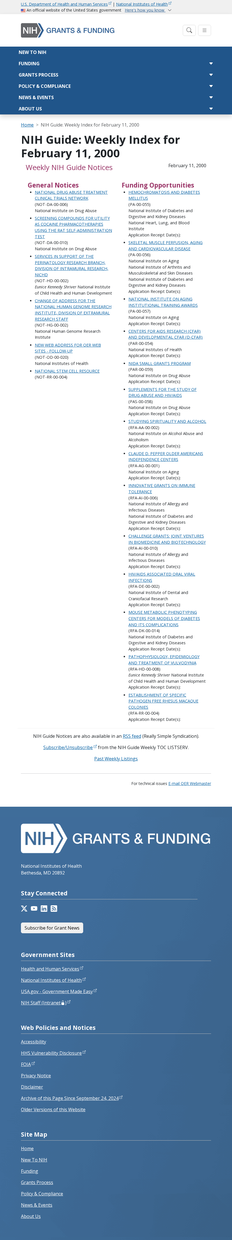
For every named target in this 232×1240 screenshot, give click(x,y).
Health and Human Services (50, 969)
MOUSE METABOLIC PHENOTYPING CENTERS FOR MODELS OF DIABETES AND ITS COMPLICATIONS (164, 618)
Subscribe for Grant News (52, 928)
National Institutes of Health (142, 4)
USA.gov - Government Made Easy (57, 991)
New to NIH (32, 52)
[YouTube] (34, 908)
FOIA (26, 1064)
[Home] (100, 30)
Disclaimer (32, 1087)
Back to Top (207, 1229)
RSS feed (132, 736)
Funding (29, 63)
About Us (30, 109)
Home (27, 125)
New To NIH (34, 1160)
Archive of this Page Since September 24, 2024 (70, 1098)
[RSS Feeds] (54, 908)
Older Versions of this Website (53, 1109)
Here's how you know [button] (145, 10)
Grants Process (38, 75)
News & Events (36, 97)
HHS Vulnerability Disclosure (51, 1053)
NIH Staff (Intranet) (43, 1003)
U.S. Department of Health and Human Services (64, 4)
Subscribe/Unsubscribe (68, 747)
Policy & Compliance (45, 86)
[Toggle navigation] (189, 30)
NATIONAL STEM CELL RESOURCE (67, 371)
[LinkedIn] (44, 908)
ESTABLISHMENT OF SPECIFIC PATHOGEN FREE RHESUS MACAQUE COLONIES (163, 701)
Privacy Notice (36, 1076)
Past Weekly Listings (116, 759)
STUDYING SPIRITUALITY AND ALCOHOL (167, 421)
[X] (24, 908)
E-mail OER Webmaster (189, 783)
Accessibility (33, 1042)
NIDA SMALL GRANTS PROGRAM (159, 363)
